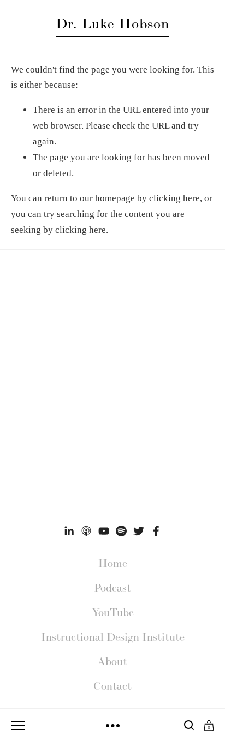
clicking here (174, 198)
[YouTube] (103, 531)
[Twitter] (138, 531)
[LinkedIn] (68, 531)
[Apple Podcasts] (86, 531)
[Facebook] (156, 531)
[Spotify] (121, 531)
